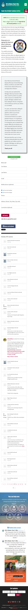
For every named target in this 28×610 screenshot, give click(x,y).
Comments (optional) (6, 207)
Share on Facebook (9, 226)
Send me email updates (7, 190)
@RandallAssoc (10, 339)
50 (13, 487)
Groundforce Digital (16, 607)
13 (16, 484)
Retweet (12, 356)
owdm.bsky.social (15, 528)
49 (25, 484)
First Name (4, 166)
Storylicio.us (24, 607)
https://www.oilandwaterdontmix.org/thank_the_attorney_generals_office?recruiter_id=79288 (15, 353)
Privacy (24, 605)
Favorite (16, 356)
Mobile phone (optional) (7, 184)
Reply (8, 356)
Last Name (4, 172)
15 (20, 484)
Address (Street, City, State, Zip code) (10, 201)
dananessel (18, 350)
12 (14, 484)
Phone (3, 195)
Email (2, 178)
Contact (14, 606)
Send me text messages (7, 192)
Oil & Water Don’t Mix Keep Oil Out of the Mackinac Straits (10, 4)
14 (18, 484)
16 (22, 484)
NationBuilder (14, 608)
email (7, 607)
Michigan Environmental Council (16, 605)
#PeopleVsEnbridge (11, 350)
